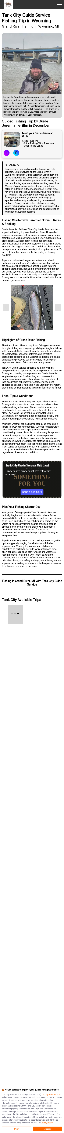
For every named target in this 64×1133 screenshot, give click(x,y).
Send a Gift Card (32, 491)
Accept (48, 1129)
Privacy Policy (46, 1123)
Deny (16, 1129)
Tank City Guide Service (50, 1094)
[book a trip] (7, 153)
